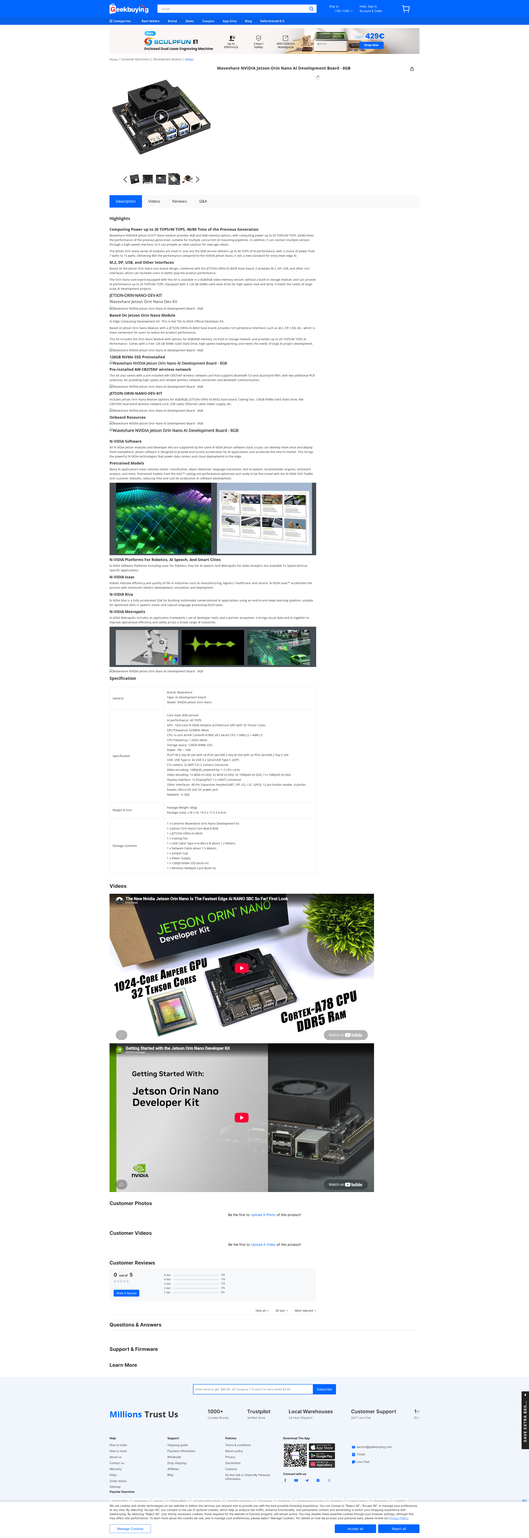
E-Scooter (380, 1501)
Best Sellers (151, 21)
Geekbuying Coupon (310, 1501)
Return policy (234, 1451)
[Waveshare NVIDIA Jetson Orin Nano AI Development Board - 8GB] (135, 179)
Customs (231, 1469)
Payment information (181, 1451)
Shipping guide (177, 1445)
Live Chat (363, 1461)
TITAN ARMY (178, 1501)
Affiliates (173, 1469)
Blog (248, 21)
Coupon (208, 21)
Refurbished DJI (272, 21)
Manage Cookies (130, 1529)
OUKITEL (400, 1501)
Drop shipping (176, 1463)
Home (113, 59)
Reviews (179, 201)
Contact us (117, 1463)
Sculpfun (336, 1501)
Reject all (399, 1529)
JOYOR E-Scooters (239, 1501)
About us (116, 1457)
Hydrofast (141, 1501)
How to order (118, 1445)
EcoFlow (284, 1501)
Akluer (159, 1501)
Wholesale (174, 1457)
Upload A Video (264, 1244)
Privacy (230, 1457)
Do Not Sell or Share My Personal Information (247, 1477)
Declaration (233, 1463)
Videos (154, 201)
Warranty (116, 1469)
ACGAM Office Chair (207, 1501)
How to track (118, 1451)
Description (126, 201)
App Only (230, 21)
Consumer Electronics (135, 59)
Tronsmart (265, 1501)
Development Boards (167, 59)
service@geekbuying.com (374, 1447)
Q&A (203, 201)
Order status (118, 1481)
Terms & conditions (238, 1445)
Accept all (355, 1529)
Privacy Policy (398, 1518)
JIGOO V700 (119, 1501)
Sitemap (115, 1486)
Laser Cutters (358, 1501)
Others (189, 59)
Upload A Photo (264, 1215)
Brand (172, 21)
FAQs (113, 1475)
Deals (190, 21)
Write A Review (126, 1293)
